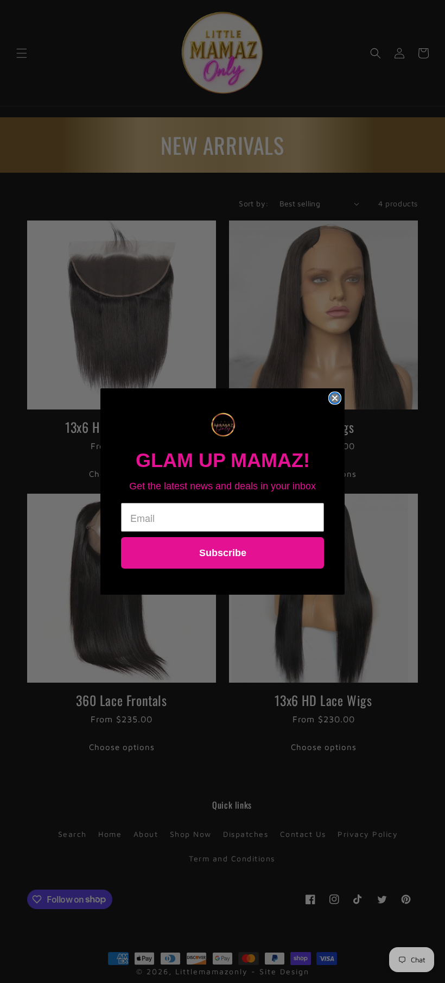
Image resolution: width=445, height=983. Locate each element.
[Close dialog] (334, 398)
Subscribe (222, 552)
